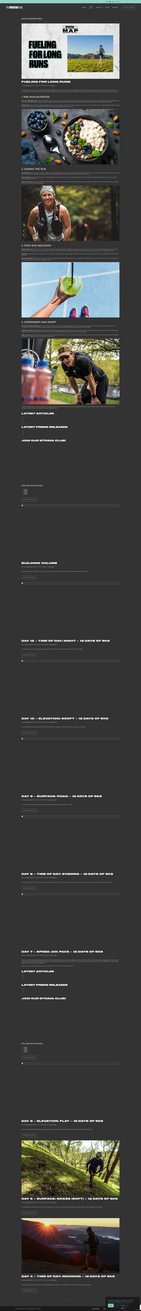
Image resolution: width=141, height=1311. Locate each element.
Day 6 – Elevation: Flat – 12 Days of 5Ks (62, 1121)
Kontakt (115, 7)
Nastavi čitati (29, 499)
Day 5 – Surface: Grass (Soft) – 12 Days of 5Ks (70, 1198)
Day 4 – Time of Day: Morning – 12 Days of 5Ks (68, 1276)
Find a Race (129, 7)
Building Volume (39, 563)
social (25, 489)
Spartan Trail (29, 85)
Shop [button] (107, 7)
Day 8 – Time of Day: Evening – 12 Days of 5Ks (67, 874)
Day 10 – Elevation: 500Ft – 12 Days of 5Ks (65, 718)
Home (84, 7)
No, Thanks (121, 1305)
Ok (111, 1305)
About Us (99, 7)
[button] (90, 7)
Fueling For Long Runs (46, 81)
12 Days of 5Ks (53, 644)
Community (52, 85)
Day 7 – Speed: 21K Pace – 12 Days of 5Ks (62, 951)
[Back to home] (14, 7)
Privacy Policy (95, 1308)
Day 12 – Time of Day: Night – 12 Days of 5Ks (66, 640)
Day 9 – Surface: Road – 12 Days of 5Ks (62, 796)
